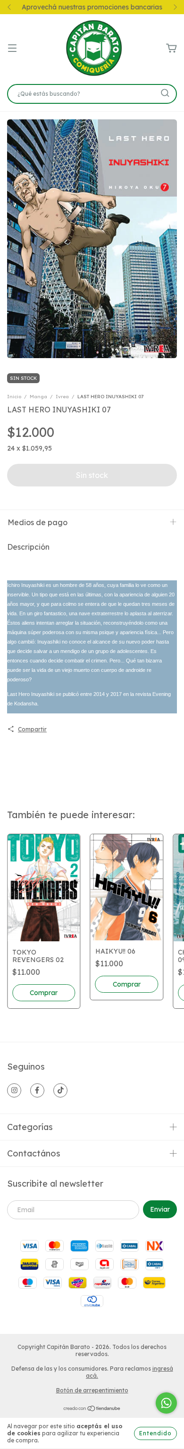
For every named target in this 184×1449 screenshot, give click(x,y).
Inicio (14, 397)
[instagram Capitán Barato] (14, 1090)
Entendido (155, 1433)
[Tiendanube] (92, 1409)
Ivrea (62, 397)
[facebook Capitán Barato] (37, 1090)
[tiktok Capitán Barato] (60, 1090)
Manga (38, 397)
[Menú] (12, 48)
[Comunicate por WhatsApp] (166, 1403)
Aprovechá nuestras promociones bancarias (92, 7)
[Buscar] (165, 93)
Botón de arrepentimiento (92, 1390)
